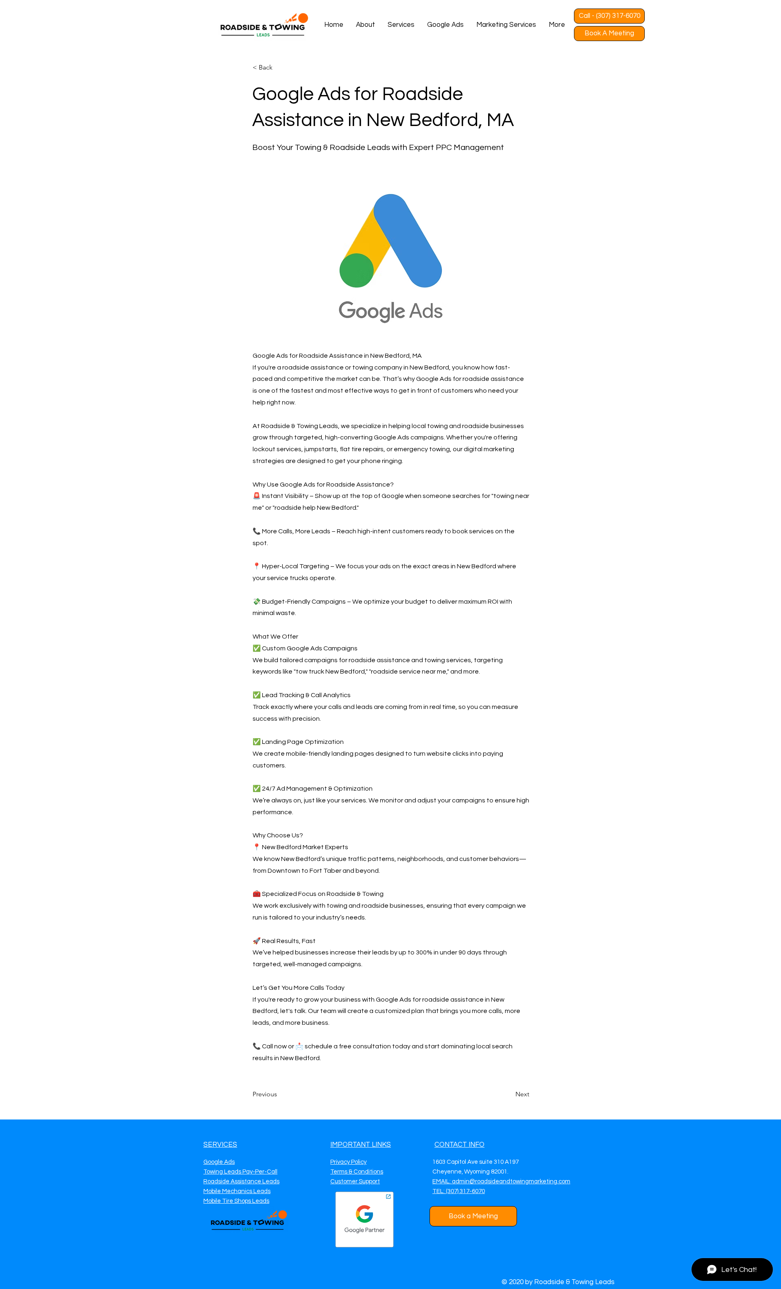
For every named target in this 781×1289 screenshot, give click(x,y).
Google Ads (219, 1162)
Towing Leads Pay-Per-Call (240, 1172)
